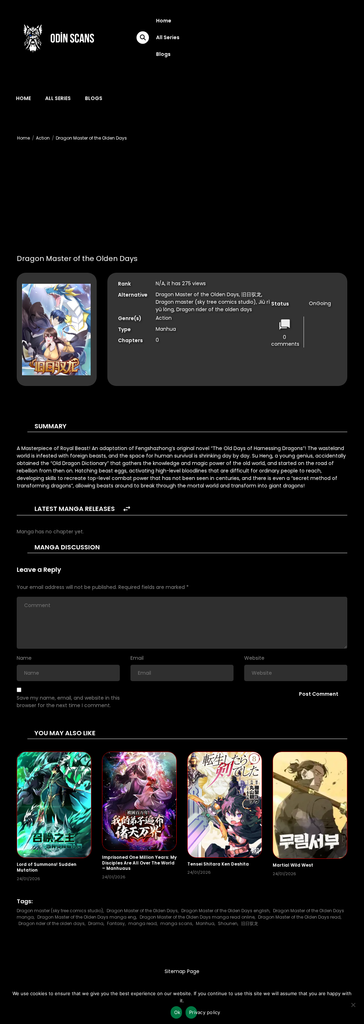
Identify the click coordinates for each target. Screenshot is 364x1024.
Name (24, 658)
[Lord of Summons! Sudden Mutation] (54, 804)
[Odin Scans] (58, 37)
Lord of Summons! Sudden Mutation (46, 867)
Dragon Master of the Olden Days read (299, 917)
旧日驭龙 (249, 923)
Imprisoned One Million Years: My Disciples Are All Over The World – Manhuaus (139, 862)
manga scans (176, 923)
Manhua (205, 923)
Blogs (163, 54)
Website (254, 658)
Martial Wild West (293, 865)
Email (137, 658)
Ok (177, 1012)
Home (163, 20)
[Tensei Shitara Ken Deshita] (224, 804)
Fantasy (116, 923)
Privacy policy (193, 1012)
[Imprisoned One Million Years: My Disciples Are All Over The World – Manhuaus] (139, 800)
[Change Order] (126, 509)
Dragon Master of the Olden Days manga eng (86, 917)
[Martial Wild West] (310, 804)
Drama (95, 923)
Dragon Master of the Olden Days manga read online (197, 917)
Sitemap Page (182, 971)
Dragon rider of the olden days (51, 923)
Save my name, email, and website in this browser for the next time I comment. (68, 701)
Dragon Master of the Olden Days (91, 138)
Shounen (227, 923)
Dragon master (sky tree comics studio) (60, 911)
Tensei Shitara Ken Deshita (218, 864)
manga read (142, 923)
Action (43, 138)
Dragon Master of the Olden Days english (225, 911)
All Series (168, 37)
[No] (353, 1007)
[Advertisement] (182, 199)
